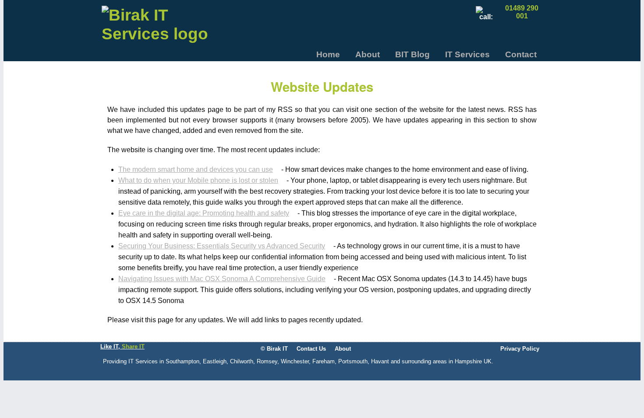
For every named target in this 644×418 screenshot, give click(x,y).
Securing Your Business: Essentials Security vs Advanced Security (221, 246)
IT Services (467, 54)
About (367, 54)
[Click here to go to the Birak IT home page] (156, 27)
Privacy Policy (519, 348)
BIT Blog (412, 54)
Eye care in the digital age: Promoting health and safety (203, 213)
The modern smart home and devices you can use (195, 169)
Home (328, 54)
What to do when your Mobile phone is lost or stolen (198, 180)
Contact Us (311, 348)
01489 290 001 (521, 12)
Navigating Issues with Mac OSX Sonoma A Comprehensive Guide (222, 278)
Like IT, (122, 346)
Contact (521, 54)
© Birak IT (274, 348)
